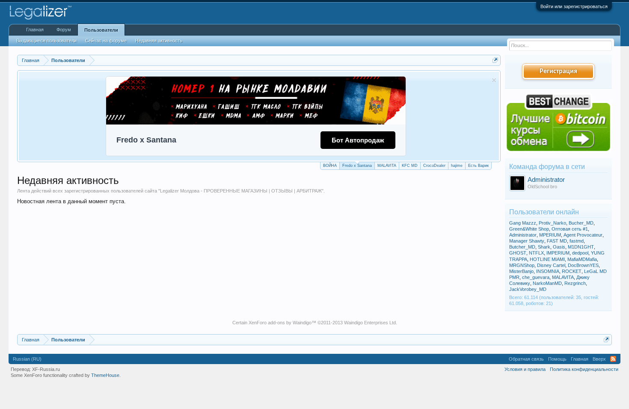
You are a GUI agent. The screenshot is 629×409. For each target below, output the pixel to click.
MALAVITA (386, 165)
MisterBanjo (521, 271)
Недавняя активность (158, 40)
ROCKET (572, 271)
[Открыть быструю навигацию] (495, 60)
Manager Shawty (526, 240)
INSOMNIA (547, 271)
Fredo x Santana (357, 165)
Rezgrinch (575, 283)
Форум (63, 29)
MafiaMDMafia (582, 259)
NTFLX (536, 252)
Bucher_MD (581, 222)
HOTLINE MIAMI (547, 259)
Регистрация (558, 71)
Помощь (557, 359)
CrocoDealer (434, 165)
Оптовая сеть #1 (570, 228)
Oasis (559, 246)
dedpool (580, 252)
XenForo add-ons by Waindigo (280, 322)
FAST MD (557, 240)
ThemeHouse (105, 375)
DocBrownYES (583, 265)
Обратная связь (526, 359)
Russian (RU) (27, 359)
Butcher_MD (522, 246)
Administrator (546, 179)
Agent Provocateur (583, 234)
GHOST (517, 252)
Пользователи (101, 30)
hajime (457, 165)
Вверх (599, 359)
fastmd (577, 240)
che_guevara (535, 277)
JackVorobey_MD (527, 289)
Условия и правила (525, 369)
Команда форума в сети (547, 166)
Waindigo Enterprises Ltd (370, 322)
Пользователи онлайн (544, 212)
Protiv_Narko (552, 222)
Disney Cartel (551, 265)
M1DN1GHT (581, 246)
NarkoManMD (547, 283)
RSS (613, 359)
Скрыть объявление (494, 80)
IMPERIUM (558, 252)
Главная (35, 29)
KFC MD (410, 165)
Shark (544, 246)
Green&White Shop (529, 228)
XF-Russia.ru (46, 369)
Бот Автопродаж (358, 140)
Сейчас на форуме (106, 40)
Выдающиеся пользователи (46, 40)
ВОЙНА (330, 165)
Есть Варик (478, 165)
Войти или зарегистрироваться (574, 6)
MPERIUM (550, 234)
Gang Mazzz (522, 222)
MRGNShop (521, 265)
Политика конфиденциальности (584, 369)
